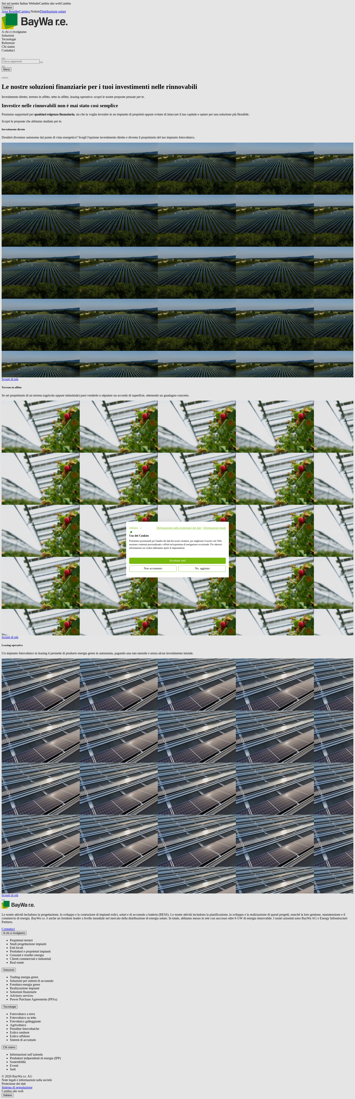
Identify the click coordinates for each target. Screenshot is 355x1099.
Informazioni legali (214, 527)
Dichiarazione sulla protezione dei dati (179, 527)
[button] (135, 528)
